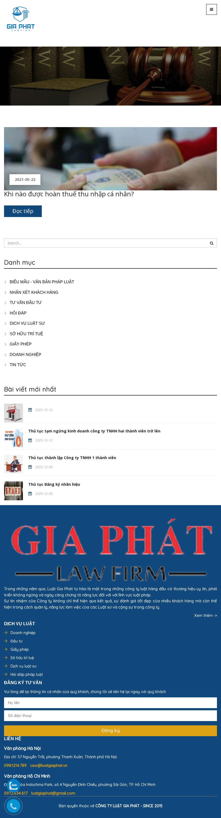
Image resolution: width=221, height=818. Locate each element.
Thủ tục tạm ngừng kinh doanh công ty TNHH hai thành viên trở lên (94, 431)
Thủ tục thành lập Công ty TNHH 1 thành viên (72, 457)
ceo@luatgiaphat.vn (48, 765)
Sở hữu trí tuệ (22, 657)
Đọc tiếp (22, 211)
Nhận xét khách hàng (33, 292)
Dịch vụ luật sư (27, 323)
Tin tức (17, 364)
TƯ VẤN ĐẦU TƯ (25, 302)
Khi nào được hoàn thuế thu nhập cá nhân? (69, 193)
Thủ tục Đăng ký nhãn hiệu (54, 484)
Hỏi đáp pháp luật (27, 674)
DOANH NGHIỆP (25, 354)
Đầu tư (16, 641)
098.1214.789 (16, 765)
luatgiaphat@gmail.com (53, 793)
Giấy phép (20, 649)
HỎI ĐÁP (17, 313)
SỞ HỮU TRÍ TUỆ (26, 333)
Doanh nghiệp (23, 632)
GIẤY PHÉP (20, 344)
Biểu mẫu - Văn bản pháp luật (41, 281)
